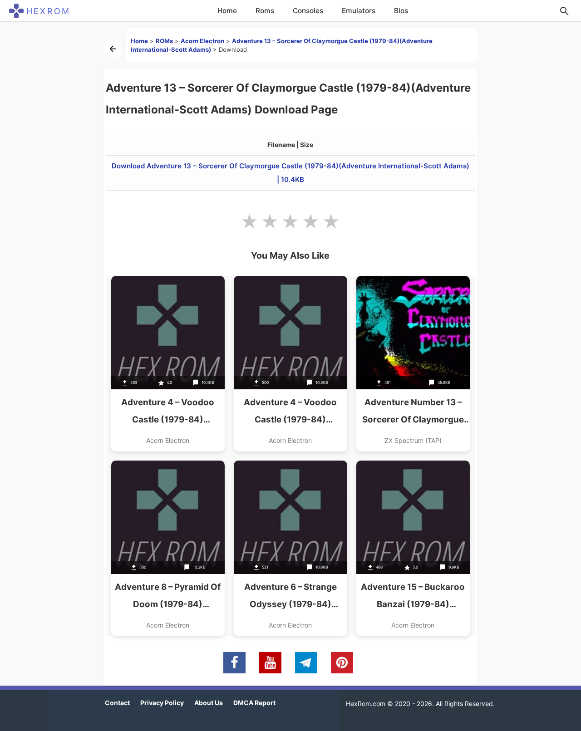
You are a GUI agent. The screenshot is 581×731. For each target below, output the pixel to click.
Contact (117, 702)
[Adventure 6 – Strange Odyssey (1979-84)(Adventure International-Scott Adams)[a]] (290, 548)
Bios (401, 10)
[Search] (564, 11)
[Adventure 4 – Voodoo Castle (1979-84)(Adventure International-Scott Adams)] (168, 363)
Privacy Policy (162, 702)
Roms (265, 10)
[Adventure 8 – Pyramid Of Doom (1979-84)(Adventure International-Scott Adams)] (168, 548)
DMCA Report (254, 702)
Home (227, 10)
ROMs (164, 40)
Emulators (358, 10)
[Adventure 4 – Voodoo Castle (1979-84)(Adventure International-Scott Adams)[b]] (290, 363)
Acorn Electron (202, 40)
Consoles (308, 10)
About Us (208, 702)
